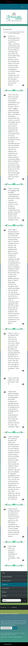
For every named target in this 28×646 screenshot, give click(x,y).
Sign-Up (15, 628)
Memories (4, 592)
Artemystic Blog (5, 588)
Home (3, 573)
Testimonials (4, 584)
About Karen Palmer (6, 580)
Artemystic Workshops (7, 576)
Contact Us (4, 595)
